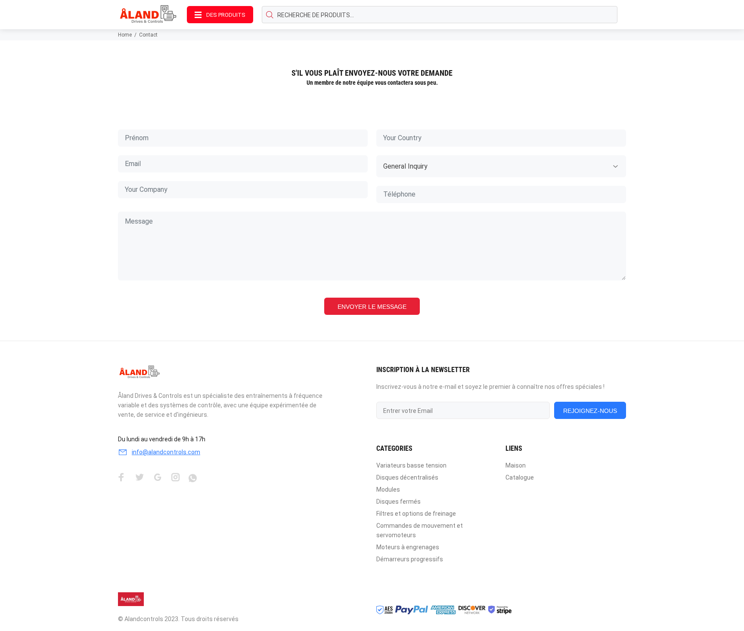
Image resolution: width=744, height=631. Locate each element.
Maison (515, 465)
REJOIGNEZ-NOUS (590, 410)
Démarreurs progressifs (409, 559)
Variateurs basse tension (411, 465)
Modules (388, 489)
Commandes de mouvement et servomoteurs (419, 530)
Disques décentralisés (407, 477)
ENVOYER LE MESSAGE (372, 306)
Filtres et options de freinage (416, 513)
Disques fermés (398, 501)
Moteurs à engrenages (407, 547)
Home (125, 35)
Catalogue (519, 477)
